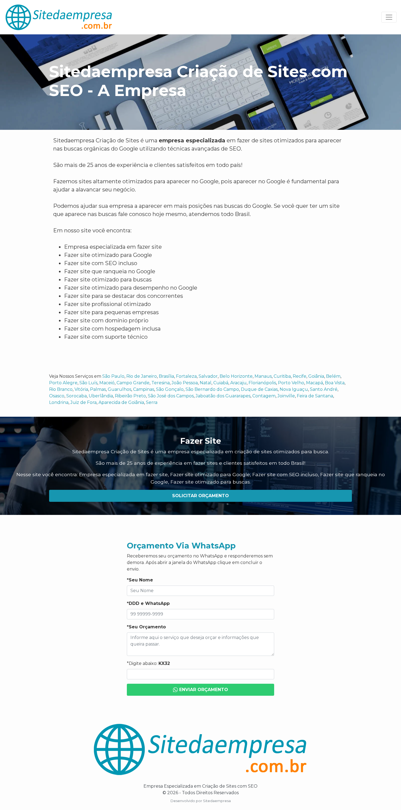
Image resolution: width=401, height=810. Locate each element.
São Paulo (113, 376)
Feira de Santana (315, 395)
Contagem (264, 395)
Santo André (323, 389)
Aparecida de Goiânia (121, 402)
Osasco (56, 395)
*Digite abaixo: (148, 663)
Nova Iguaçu (294, 389)
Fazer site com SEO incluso (285, 474)
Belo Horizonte (236, 376)
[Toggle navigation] (389, 17)
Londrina (58, 402)
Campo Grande (132, 382)
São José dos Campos (171, 395)
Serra (151, 402)
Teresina (160, 382)
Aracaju (238, 382)
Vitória (81, 389)
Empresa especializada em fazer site (123, 474)
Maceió (107, 382)
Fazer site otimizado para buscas (210, 482)
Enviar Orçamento (203, 689)
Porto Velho (291, 382)
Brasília (166, 376)
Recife (299, 376)
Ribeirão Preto (130, 395)
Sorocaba (76, 395)
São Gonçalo (170, 389)
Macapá (314, 382)
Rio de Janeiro (141, 376)
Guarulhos (119, 389)
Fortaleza (186, 376)
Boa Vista (335, 382)
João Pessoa (185, 382)
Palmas (98, 389)
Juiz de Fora (83, 402)
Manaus (263, 376)
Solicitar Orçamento (200, 495)
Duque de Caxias (259, 389)
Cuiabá (220, 382)
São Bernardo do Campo (212, 389)
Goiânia (316, 376)
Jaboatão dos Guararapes (223, 395)
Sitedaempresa (217, 801)
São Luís (88, 382)
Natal (205, 382)
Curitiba (282, 376)
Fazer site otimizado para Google (210, 474)
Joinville (286, 395)
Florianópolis (262, 382)
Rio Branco (61, 389)
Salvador (208, 376)
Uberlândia (101, 395)
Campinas (143, 389)
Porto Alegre (63, 382)
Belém (333, 376)
